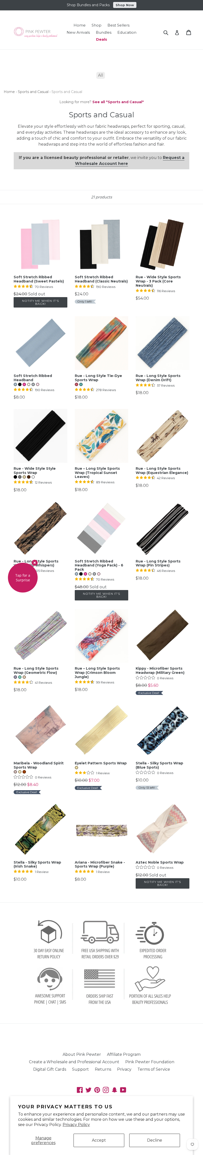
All (100, 75)
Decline (154, 1140)
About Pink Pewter (82, 1054)
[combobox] (169, 32)
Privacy (124, 1069)
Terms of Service (153, 1069)
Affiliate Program (124, 1054)
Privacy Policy (76, 1124)
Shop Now (125, 5)
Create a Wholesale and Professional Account (74, 1062)
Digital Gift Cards (49, 1069)
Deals (101, 39)
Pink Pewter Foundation (149, 1062)
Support (80, 1069)
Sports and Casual (33, 92)
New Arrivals (78, 32)
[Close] (35, 563)
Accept (99, 1140)
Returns (103, 1069)
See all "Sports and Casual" (118, 102)
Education (126, 32)
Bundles (103, 32)
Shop (97, 25)
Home (80, 25)
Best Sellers (118, 25)
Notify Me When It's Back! (40, 302)
